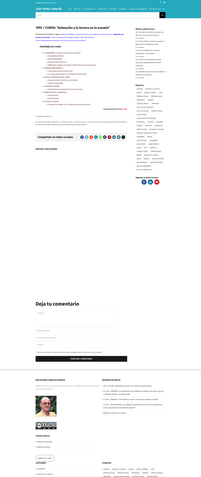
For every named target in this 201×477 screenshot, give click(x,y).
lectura (139, 148)
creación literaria (156, 111)
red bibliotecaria (142, 162)
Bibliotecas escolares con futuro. (115, 413)
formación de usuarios (157, 129)
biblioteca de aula (142, 96)
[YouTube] (156, 182)
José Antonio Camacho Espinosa (48, 122)
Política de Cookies (43, 447)
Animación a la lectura (45, 474)
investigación (154, 140)
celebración (155, 103)
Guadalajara (140, 137)
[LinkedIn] (150, 182)
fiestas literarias (142, 129)
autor (160, 92)
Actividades (41, 469)
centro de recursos (143, 111)
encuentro (150, 122)
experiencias (159, 125)
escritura (139, 125)
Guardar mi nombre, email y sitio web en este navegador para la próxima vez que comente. (70, 352)
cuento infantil (141, 114)
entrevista (160, 122)
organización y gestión (151, 155)
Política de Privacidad (44, 442)
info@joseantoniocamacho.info (46, 3)
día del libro (141, 122)
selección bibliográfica (144, 166)
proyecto (146, 159)
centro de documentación (145, 107)
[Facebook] (144, 182)
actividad (140, 89)
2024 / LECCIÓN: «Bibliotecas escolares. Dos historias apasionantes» (127, 386)
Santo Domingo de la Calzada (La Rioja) (74, 124)
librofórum (153, 148)
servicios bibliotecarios (144, 170)
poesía (59, 124)
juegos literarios (51, 124)
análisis (139, 92)
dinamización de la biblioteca (117, 122)
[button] (163, 9)
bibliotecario (141, 100)
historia (149, 137)
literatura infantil (142, 151)
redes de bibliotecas (156, 162)
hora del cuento (41, 124)
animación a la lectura (101, 122)
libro (145, 148)
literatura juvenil (156, 151)
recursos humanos (158, 159)
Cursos (83, 122)
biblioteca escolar (156, 96)
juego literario (141, 144)
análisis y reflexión (150, 92)
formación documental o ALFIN (147, 133)
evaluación (148, 125)
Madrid (139, 155)
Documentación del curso (113, 109)
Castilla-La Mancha (143, 103)
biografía (150, 100)
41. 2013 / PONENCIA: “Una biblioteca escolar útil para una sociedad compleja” (130, 399)
